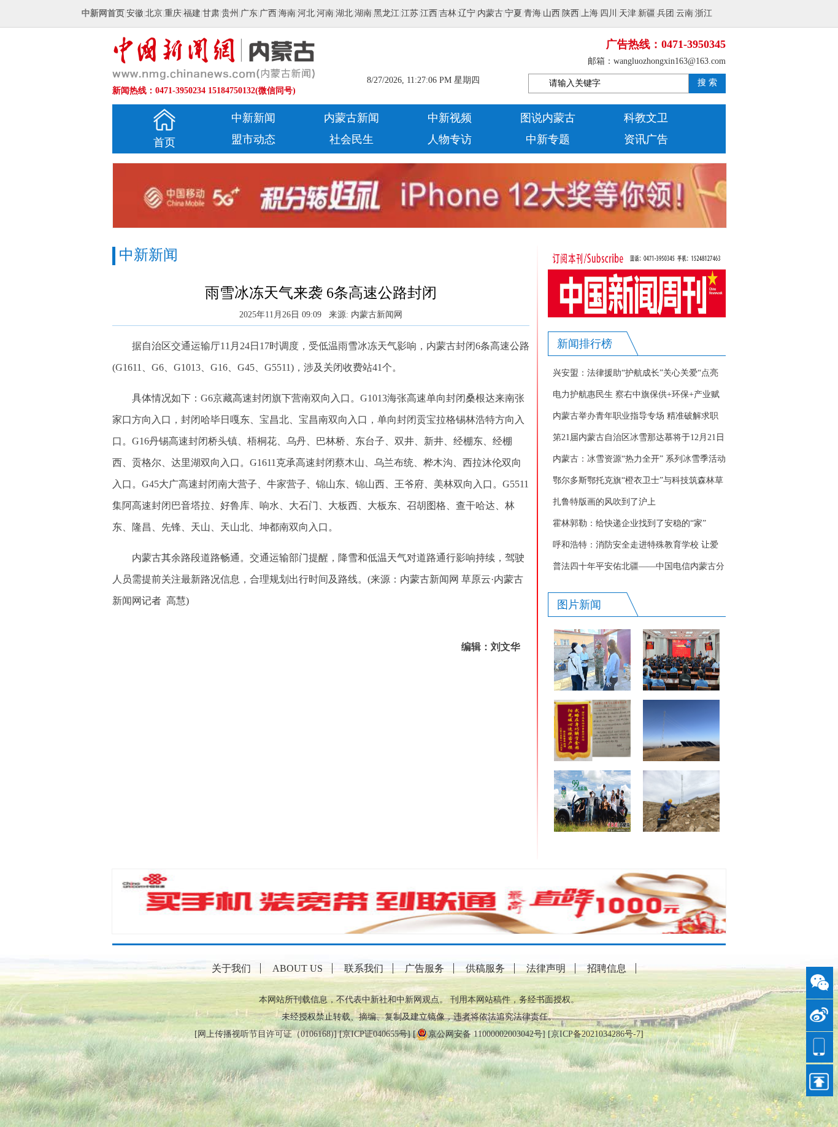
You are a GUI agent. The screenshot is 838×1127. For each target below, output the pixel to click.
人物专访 (450, 139)
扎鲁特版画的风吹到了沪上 (604, 501)
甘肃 (211, 13)
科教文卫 (646, 118)
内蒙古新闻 (351, 118)
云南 (684, 13)
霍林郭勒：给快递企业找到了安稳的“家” (629, 523)
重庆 (173, 13)
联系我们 (363, 968)
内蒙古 (490, 13)
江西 (428, 13)
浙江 (703, 13)
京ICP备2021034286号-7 (595, 1034)
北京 (154, 13)
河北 (306, 13)
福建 (192, 13)
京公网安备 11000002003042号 (485, 1034)
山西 (551, 13)
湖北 (344, 13)
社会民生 (351, 139)
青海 (532, 13)
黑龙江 (386, 13)
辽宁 (466, 13)
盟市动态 (253, 139)
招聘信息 (606, 968)
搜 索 (707, 82)
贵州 (230, 13)
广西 (268, 13)
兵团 (665, 13)
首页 (164, 142)
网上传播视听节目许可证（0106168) (266, 1034)
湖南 (363, 13)
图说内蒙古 (547, 118)
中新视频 (450, 118)
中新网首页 (103, 13)
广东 (249, 13)
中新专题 (548, 139)
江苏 (409, 13)
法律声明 (546, 968)
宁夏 (513, 13)
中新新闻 (253, 118)
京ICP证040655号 (374, 1034)
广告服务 (424, 968)
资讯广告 (646, 139)
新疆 (646, 13)
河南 (325, 13)
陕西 (570, 13)
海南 (287, 13)
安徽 (135, 13)
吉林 (447, 13)
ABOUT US (297, 968)
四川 (608, 13)
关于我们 (231, 968)
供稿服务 (485, 968)
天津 (627, 13)
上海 (589, 13)
